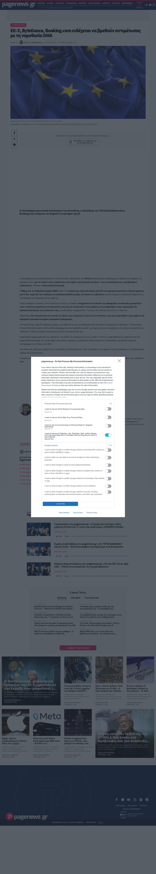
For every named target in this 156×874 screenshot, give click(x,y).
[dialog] (78, 437)
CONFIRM (60, 504)
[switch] (108, 409)
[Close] (120, 361)
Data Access (78, 513)
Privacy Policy (92, 513)
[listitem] (78, 403)
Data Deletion (64, 513)
